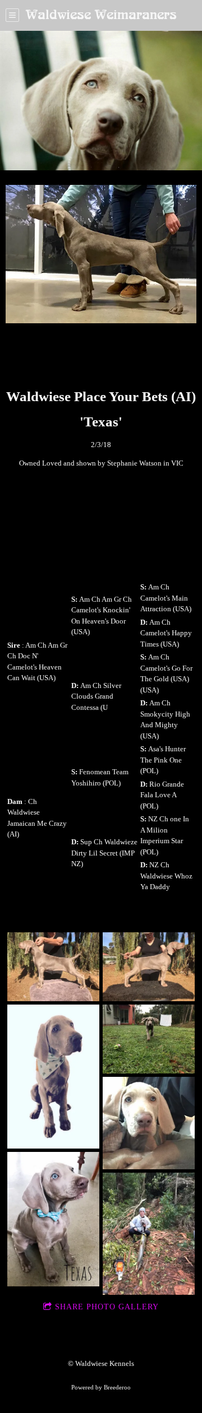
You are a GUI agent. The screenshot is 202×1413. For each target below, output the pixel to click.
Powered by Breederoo (101, 1387)
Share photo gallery (107, 1307)
